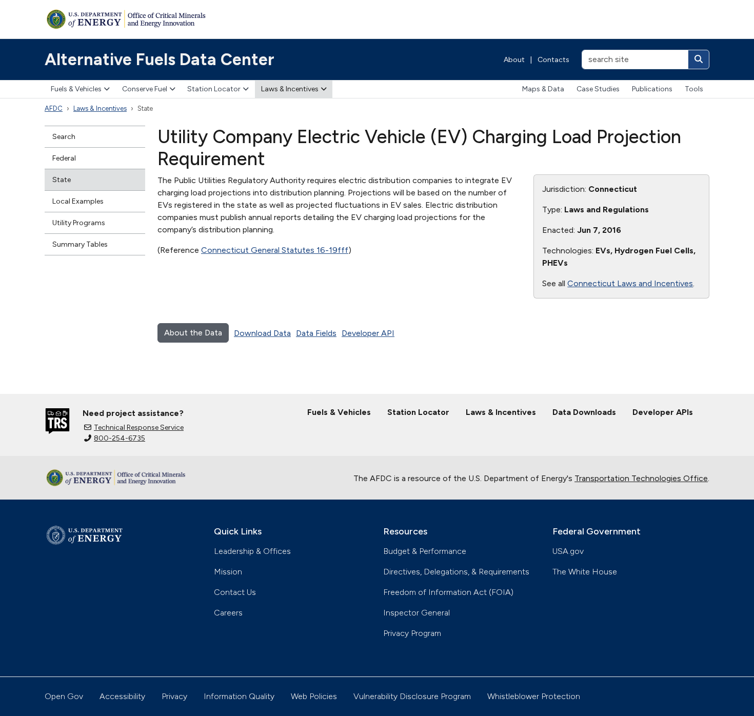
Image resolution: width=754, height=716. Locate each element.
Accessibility (122, 696)
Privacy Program (412, 633)
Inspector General (416, 613)
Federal (64, 158)
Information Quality (239, 696)
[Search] (698, 59)
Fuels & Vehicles (76, 89)
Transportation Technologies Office (641, 478)
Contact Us (235, 592)
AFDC (54, 108)
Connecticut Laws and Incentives (630, 283)
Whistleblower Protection (533, 696)
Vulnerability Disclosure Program (412, 696)
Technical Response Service (139, 427)
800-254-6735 (119, 438)
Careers (228, 613)
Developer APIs (662, 412)
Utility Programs (78, 222)
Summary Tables (80, 244)
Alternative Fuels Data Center (159, 59)
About (514, 59)
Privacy (174, 696)
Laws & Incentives (290, 89)
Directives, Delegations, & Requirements (456, 571)
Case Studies (598, 89)
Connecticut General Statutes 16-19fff (274, 250)
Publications (652, 89)
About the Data (193, 332)
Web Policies (314, 696)
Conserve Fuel (144, 89)
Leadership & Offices (252, 551)
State (61, 179)
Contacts (553, 59)
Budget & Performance (424, 551)
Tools (694, 89)
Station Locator (214, 89)
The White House (584, 571)
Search (63, 136)
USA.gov (568, 551)
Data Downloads (584, 412)
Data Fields (316, 333)
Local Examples (78, 201)
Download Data (262, 333)
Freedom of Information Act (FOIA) (448, 592)
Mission (228, 571)
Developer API (368, 333)
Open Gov (64, 696)
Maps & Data (543, 89)
